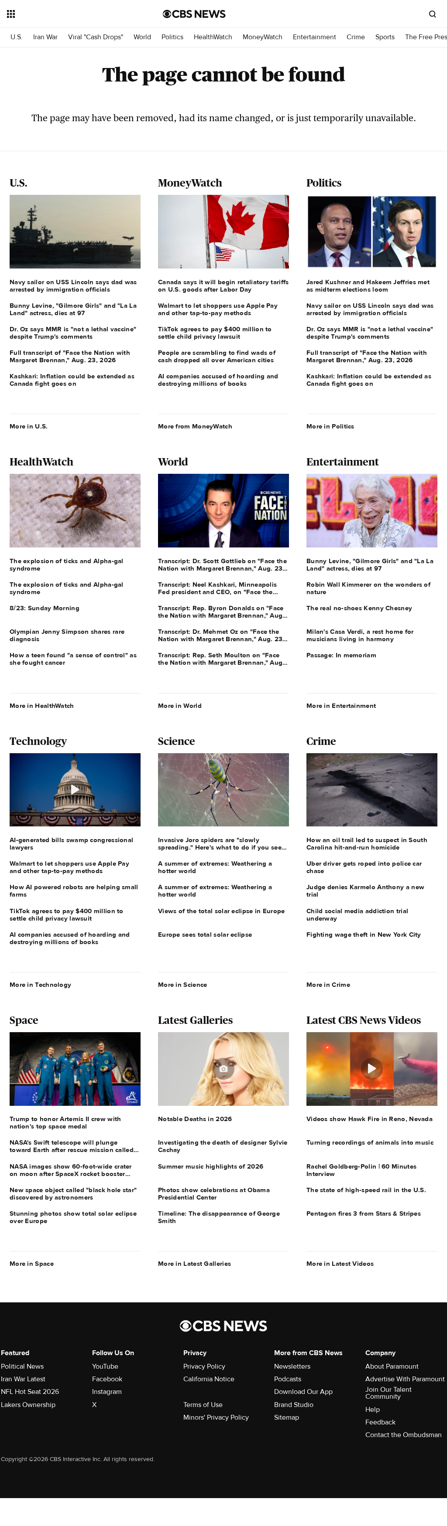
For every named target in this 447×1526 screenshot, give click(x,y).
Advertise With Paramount (405, 1379)
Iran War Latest (23, 1379)
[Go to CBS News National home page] (194, 14)
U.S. (16, 37)
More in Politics (330, 426)
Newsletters (292, 1366)
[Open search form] (433, 14)
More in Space (32, 1264)
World (142, 37)
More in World (180, 706)
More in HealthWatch (42, 706)
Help (372, 1409)
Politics (172, 37)
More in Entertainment (341, 706)
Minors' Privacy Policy (216, 1417)
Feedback (380, 1422)
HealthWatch (213, 37)
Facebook (107, 1379)
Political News (22, 1366)
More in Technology (40, 985)
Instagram (107, 1391)
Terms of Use (203, 1404)
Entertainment (314, 37)
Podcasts (287, 1379)
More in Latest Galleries (194, 1264)
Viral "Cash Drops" (95, 37)
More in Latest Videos (340, 1264)
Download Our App (303, 1391)
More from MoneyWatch (195, 426)
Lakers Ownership (28, 1404)
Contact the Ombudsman (403, 1434)
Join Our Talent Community (388, 1393)
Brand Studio (293, 1404)
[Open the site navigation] (69, 14)
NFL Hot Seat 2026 (30, 1391)
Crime (356, 37)
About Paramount (392, 1366)
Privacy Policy (204, 1366)
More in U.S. (29, 426)
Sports (385, 37)
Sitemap (286, 1417)
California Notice (208, 1379)
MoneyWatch (262, 37)
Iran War (45, 37)
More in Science (182, 985)
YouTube (105, 1366)
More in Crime (328, 985)
